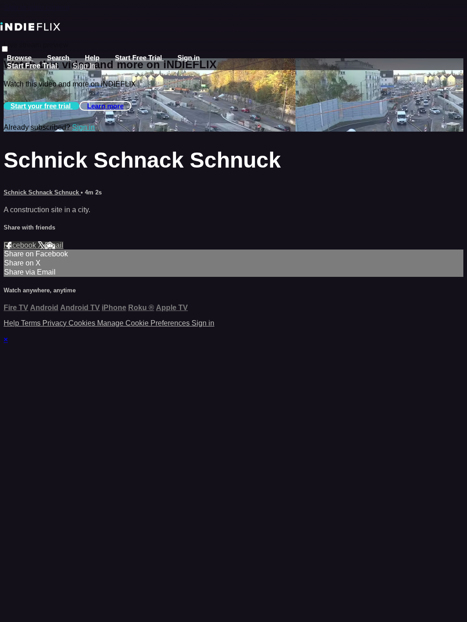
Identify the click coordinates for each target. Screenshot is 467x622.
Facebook (21, 245)
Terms (31, 323)
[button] (5, 49)
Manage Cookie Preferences (144, 323)
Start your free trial (41, 106)
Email (54, 245)
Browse (20, 57)
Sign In (84, 66)
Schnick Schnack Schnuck (42, 192)
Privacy (55, 323)
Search (59, 57)
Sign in (188, 57)
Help (92, 57)
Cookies (82, 323)
